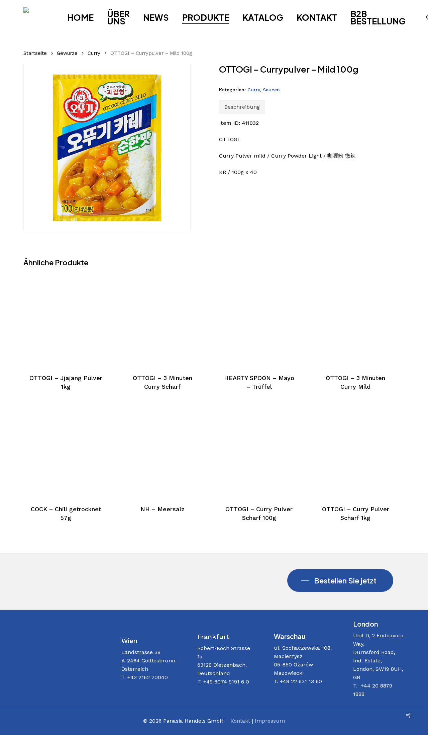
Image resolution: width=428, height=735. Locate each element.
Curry (94, 53)
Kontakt (240, 721)
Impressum (270, 721)
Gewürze (67, 53)
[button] (340, 580)
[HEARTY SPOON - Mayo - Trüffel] (259, 319)
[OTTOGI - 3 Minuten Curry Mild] (355, 319)
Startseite (35, 53)
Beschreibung (242, 107)
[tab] (242, 107)
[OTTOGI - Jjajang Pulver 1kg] (66, 319)
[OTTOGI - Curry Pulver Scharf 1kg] (355, 451)
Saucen (271, 89)
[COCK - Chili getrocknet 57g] (66, 451)
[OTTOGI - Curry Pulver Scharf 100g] (259, 451)
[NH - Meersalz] (162, 451)
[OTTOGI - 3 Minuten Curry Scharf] (162, 319)
